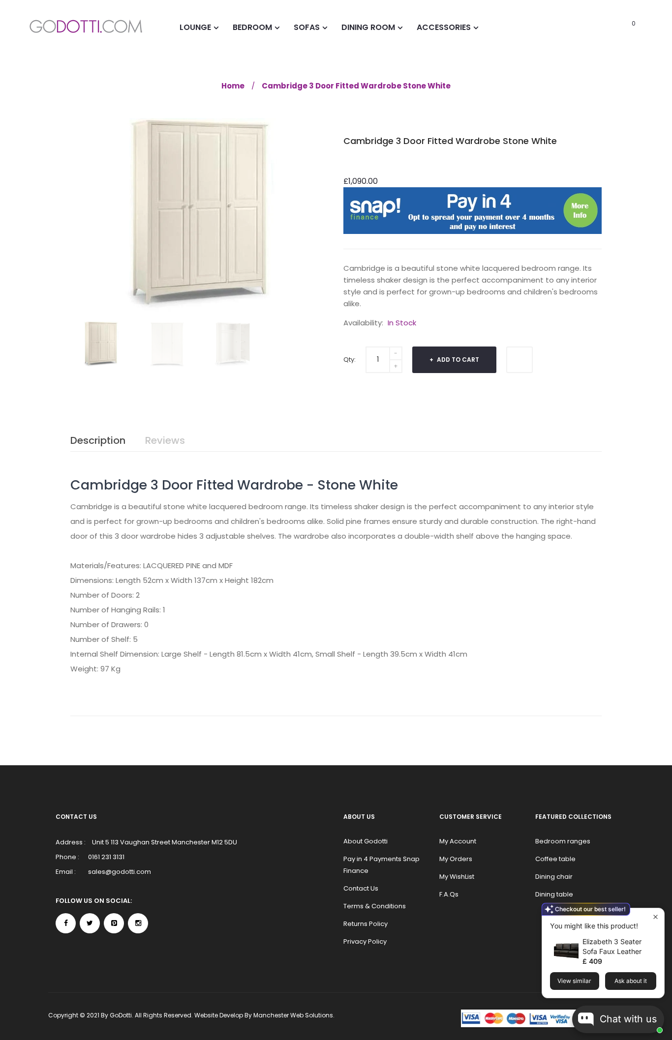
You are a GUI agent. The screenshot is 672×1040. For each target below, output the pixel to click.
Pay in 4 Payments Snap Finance (381, 864)
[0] (620, 27)
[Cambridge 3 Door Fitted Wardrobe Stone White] (100, 344)
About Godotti (365, 841)
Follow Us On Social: (94, 900)
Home (232, 86)
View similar (574, 980)
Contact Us (360, 888)
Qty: (349, 359)
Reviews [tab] (165, 440)
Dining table (554, 894)
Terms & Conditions (374, 906)
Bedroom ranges (562, 841)
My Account (457, 841)
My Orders (455, 859)
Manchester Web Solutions (293, 1015)
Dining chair (554, 876)
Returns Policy (365, 923)
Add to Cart (457, 359)
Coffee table (555, 859)
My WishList (456, 876)
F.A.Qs (448, 894)
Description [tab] (97, 440)
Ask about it (630, 980)
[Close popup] (655, 917)
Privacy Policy (365, 941)
